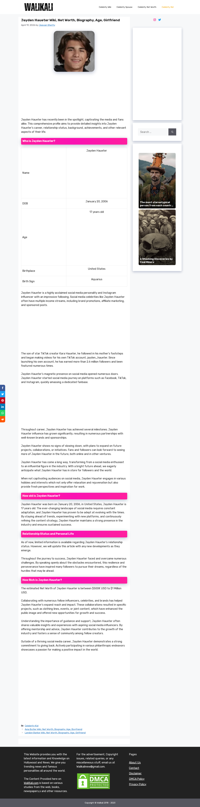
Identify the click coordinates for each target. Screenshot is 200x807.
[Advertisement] (74, 96)
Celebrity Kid (167, 7)
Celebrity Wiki (105, 7)
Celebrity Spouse (124, 7)
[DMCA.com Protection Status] (93, 788)
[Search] (172, 131)
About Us (135, 762)
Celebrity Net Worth (147, 7)
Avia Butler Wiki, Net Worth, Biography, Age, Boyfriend (53, 729)
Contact (134, 768)
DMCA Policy (136, 778)
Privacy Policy (137, 784)
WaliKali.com (31, 783)
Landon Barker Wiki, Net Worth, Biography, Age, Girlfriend (55, 732)
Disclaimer (135, 773)
